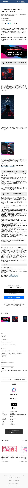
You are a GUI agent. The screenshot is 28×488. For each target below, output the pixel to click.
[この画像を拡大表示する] (5, 319)
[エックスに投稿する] (6, 23)
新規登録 (22, 1)
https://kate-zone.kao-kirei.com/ (8, 166)
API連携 (19, 353)
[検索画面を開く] (26, 1)
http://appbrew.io (13, 411)
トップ (3, 379)
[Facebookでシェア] (8, 23)
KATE (7, 350)
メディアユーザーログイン (14, 291)
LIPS (3, 350)
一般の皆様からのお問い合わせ (14, 483)
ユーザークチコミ (14, 350)
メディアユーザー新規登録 (14, 297)
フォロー (14, 404)
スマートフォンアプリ (6, 342)
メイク (8, 353)
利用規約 (22, 475)
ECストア (4, 356)
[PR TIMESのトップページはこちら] (5, 1)
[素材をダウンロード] (14, 23)
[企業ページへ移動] (14, 391)
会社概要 (5, 475)
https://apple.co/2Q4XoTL (13, 274)
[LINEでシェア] (10, 23)
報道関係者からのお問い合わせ (14, 477)
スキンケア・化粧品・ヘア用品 (8, 344)
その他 (3, 336)
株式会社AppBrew (17, 379)
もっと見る (25, 440)
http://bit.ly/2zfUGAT (14, 275)
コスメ (3, 353)
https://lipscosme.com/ (13, 276)
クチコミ (22, 350)
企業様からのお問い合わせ (14, 480)
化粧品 (13, 353)
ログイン (18, 1)
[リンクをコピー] (16, 23)
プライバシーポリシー (14, 475)
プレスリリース (9, 379)
